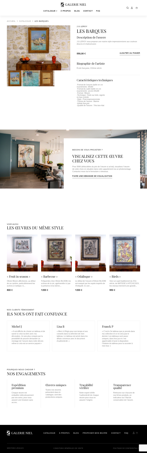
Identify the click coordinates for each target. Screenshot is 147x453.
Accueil (11, 21)
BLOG (77, 11)
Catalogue (25, 21)
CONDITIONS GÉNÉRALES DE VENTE (68, 448)
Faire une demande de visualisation (92, 176)
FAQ (98, 11)
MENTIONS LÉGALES (15, 448)
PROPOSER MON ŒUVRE (95, 433)
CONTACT (88, 11)
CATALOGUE (49, 11)
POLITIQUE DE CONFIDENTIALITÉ (126, 448)
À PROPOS (66, 11)
